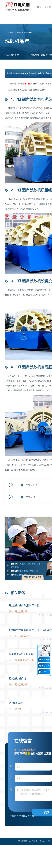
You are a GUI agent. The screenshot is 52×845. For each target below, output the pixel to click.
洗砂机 (27, 83)
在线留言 (45, 671)
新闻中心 (18, 32)
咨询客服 (45, 659)
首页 (39, 7)
